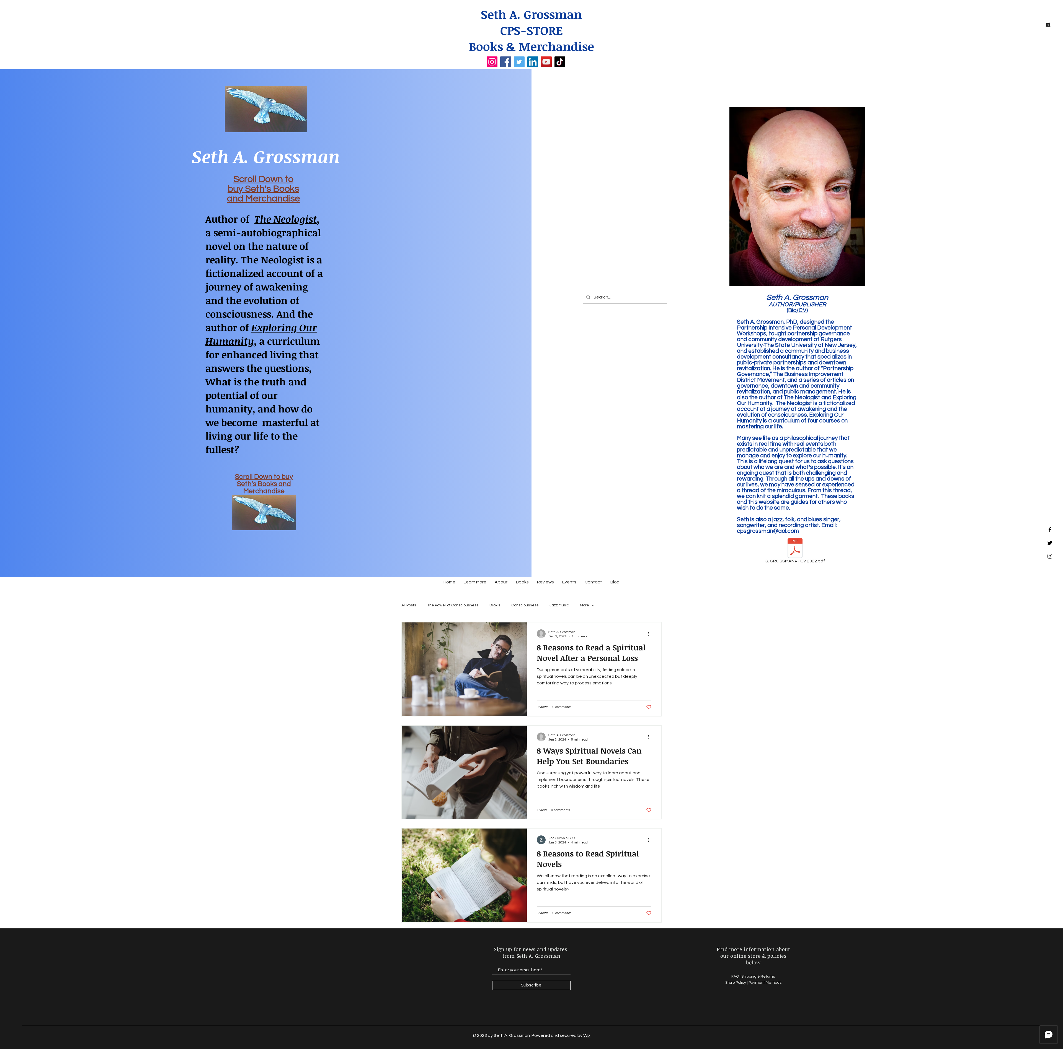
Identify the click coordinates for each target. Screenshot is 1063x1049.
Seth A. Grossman (531, 14)
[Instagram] (492, 61)
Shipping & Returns (758, 976)
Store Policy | (737, 983)
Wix (586, 1035)
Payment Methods (765, 983)
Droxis (494, 605)
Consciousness (524, 605)
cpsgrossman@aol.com (768, 531)
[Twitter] (519, 61)
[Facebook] (505, 61)
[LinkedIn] (532, 61)
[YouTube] (546, 61)
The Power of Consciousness (452, 605)
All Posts (408, 605)
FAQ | (736, 976)
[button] (1048, 24)
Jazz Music (559, 605)
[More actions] (650, 633)
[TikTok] (559, 61)
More (584, 605)
